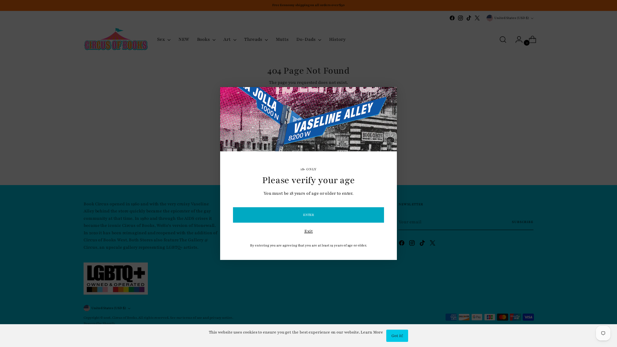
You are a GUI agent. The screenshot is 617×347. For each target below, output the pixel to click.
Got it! (397, 335)
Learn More (372, 332)
